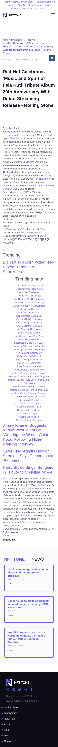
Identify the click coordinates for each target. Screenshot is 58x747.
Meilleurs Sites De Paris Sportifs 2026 (29, 390)
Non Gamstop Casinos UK (29, 322)
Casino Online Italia (29, 417)
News (31, 39)
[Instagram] (8, 690)
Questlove (18, 175)
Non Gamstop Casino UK (29, 316)
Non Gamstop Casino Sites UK (29, 370)
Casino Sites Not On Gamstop (29, 285)
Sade (48, 175)
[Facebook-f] (32, 690)
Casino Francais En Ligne (29, 420)
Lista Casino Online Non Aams (29, 336)
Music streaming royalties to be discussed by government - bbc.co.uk (27, 572)
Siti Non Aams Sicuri (29, 400)
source (6, 535)
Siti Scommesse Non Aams (29, 289)
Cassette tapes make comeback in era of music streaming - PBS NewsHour (28, 604)
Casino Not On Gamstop (29, 292)
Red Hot (7, 135)
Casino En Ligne (29, 413)
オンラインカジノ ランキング (29, 403)
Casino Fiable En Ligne (29, 410)
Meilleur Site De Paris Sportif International (29, 380)
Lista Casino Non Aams (29, 366)
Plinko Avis (29, 383)
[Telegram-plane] (26, 690)
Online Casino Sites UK (29, 356)
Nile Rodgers (41, 179)
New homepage (12, 39)
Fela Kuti (15, 138)
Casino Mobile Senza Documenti (29, 396)
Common (7, 189)
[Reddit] (14, 690)
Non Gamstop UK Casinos (29, 329)
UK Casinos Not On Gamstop (29, 299)
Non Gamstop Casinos (30, 5)
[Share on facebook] (52, 58)
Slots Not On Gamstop (29, 309)
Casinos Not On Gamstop (29, 319)
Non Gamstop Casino (34, 8)
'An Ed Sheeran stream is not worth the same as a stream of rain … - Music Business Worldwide (26, 637)
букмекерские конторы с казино (29, 386)
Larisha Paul (12, 128)
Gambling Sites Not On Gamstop (29, 306)
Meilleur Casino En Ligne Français (29, 373)
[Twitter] (20, 690)
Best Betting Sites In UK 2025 (29, 343)
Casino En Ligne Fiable (29, 407)
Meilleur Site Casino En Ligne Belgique (29, 376)
